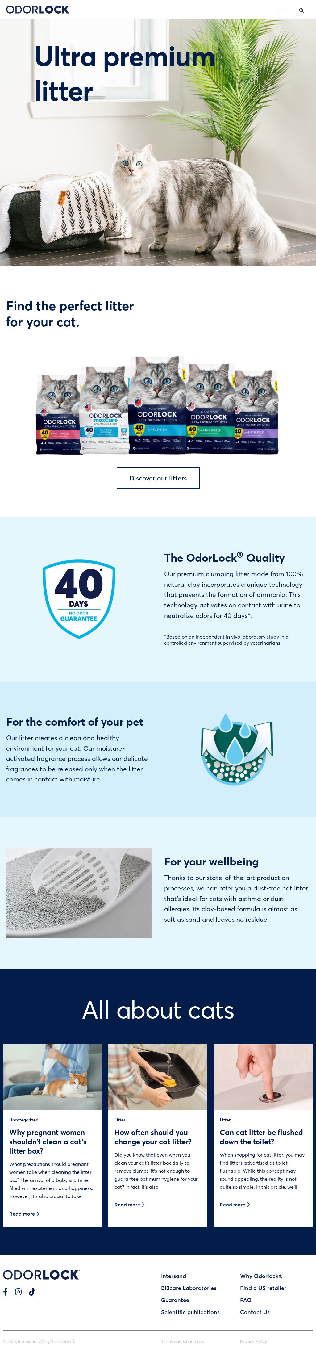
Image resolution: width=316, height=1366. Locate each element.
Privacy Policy (253, 1341)
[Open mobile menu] (284, 9)
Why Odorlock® (261, 1276)
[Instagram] (18, 1292)
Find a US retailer (263, 1288)
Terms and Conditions (182, 1341)
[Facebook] (5, 1292)
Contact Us (255, 1312)
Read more (22, 1213)
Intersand (173, 1276)
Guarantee (175, 1300)
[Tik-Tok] (32, 1292)
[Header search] (301, 9)
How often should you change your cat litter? (153, 1136)
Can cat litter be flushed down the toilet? (261, 1136)
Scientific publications (190, 1312)
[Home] (38, 11)
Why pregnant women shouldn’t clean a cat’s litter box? (48, 1141)
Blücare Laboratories (188, 1288)
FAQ (246, 1300)
